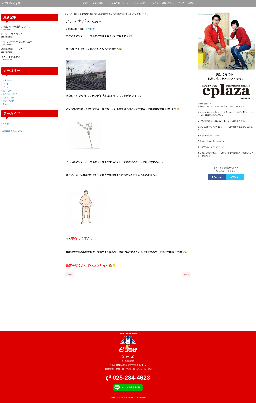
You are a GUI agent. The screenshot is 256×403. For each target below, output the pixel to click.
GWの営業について (11, 49)
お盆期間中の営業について (15, 26)
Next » (186, 274)
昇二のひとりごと (10, 94)
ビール (5, 84)
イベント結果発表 (11, 57)
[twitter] (235, 177)
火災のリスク (8, 98)
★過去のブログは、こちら (12, 131)
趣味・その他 (8, 101)
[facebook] (217, 177)
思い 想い (7, 91)
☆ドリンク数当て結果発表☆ (17, 41)
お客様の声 (7, 81)
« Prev (69, 274)
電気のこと (7, 104)
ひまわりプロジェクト (13, 34)
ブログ (91, 29)
